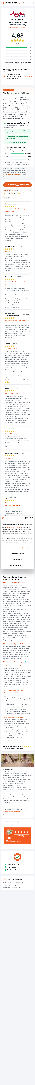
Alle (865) (7, 190)
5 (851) (15, 190)
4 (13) (7, 194)
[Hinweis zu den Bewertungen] (26, 662)
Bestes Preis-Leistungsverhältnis (17, 320)
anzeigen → (28, 76)
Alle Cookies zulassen (17, 553)
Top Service (9, 458)
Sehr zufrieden (10, 434)
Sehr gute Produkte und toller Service (15, 283)
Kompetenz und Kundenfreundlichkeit (12, 504)
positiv (7, 251)
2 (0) (20, 194)
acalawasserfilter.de (17, 27)
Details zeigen (25, 548)
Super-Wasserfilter (11, 393)
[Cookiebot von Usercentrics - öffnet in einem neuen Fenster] (25, 518)
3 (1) (14, 194)
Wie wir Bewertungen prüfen (11, 174)
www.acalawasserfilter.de (13, 811)
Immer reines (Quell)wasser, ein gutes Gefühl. (16, 210)
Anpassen (16, 559)
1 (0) (6, 197)
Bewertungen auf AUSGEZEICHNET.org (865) (17, 184)
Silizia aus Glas (10, 349)
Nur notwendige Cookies (17, 565)
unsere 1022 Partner (14, 527)
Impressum (8, 814)
